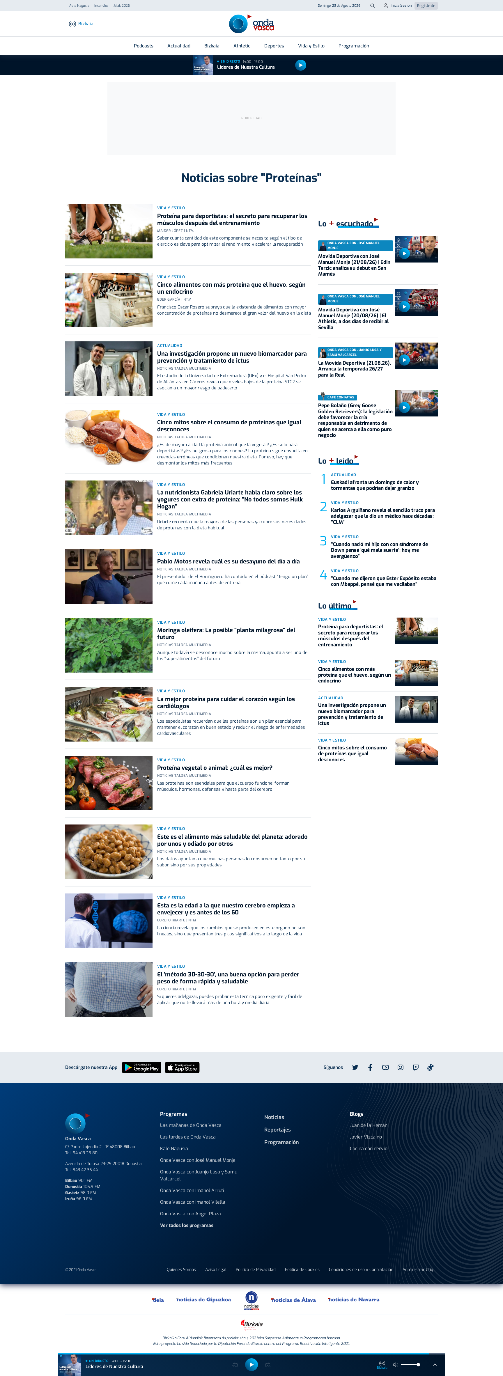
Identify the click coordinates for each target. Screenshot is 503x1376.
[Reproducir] (300, 65)
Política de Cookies (302, 1269)
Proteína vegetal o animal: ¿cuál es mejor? (215, 768)
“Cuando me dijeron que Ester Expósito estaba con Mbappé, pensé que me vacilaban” (383, 581)
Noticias (274, 1117)
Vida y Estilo (311, 46)
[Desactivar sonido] (396, 1365)
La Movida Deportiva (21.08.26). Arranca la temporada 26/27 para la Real (354, 369)
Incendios (101, 6)
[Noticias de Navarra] (354, 1299)
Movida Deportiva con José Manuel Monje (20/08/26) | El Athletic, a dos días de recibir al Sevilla (353, 318)
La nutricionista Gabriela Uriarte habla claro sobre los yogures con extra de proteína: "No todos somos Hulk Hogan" (230, 499)
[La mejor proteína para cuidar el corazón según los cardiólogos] (109, 714)
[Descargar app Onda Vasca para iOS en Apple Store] (182, 1067)
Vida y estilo (171, 207)
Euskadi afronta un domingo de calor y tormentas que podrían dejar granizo (375, 485)
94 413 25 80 (85, 1153)
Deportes (274, 46)
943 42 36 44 (85, 1170)
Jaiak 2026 (122, 6)
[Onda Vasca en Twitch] (415, 1067)
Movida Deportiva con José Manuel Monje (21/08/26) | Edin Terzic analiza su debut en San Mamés (354, 265)
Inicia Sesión (401, 5)
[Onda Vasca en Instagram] (400, 1067)
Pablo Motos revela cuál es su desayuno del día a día (228, 561)
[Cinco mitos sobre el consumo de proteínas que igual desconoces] (109, 437)
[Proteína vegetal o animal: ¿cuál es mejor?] (109, 783)
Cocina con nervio (368, 1149)
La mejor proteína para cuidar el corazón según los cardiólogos (226, 702)
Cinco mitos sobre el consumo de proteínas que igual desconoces (229, 426)
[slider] (418, 1364)
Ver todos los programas (186, 1225)
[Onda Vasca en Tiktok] (430, 1067)
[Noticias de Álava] (294, 1299)
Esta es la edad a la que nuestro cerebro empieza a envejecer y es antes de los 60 (226, 909)
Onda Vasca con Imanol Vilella (192, 1202)
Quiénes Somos (181, 1269)
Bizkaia (211, 46)
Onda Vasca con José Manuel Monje (197, 1160)
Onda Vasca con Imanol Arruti (192, 1190)
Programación (354, 46)
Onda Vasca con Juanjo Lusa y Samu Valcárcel (198, 1175)
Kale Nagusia (174, 1149)
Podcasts (143, 46)
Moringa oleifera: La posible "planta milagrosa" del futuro (226, 633)
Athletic (241, 46)
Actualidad (178, 46)
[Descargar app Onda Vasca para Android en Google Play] (141, 1067)
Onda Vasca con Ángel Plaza (190, 1214)
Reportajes (277, 1129)
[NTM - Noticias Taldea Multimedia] (251, 1300)
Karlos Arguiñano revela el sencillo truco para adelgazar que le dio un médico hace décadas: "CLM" (383, 516)
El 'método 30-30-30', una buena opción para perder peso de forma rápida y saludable (228, 978)
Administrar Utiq (418, 1269)
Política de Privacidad (256, 1269)
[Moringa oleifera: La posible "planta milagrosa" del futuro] (109, 645)
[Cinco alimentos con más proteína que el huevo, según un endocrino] (109, 300)
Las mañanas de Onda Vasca (191, 1125)
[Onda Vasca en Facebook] (370, 1067)
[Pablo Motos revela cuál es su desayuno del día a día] (109, 576)
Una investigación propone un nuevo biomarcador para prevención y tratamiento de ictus (232, 357)
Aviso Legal (215, 1269)
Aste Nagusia (79, 6)
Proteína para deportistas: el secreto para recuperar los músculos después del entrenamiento (232, 219)
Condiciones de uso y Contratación (361, 1269)
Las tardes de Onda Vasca (188, 1137)
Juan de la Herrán (368, 1125)
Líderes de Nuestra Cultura (246, 67)
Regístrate (426, 5)
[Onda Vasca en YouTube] (385, 1067)
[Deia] (158, 1299)
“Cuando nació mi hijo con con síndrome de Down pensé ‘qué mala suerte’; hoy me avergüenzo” (379, 550)
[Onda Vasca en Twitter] (355, 1067)
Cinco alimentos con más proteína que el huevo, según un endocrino (231, 288)
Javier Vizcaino (366, 1137)
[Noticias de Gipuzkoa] (204, 1299)
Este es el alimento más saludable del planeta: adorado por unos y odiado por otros (232, 840)
